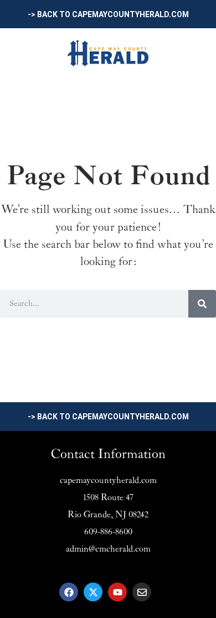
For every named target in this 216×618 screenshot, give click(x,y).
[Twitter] (93, 592)
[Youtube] (117, 592)
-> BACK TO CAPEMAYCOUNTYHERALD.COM (108, 14)
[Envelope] (141, 592)
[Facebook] (68, 592)
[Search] (202, 304)
